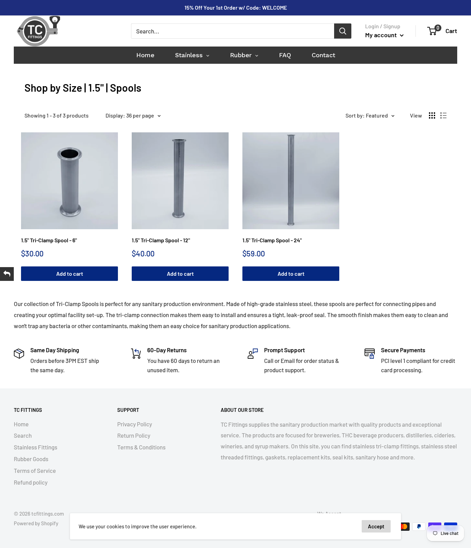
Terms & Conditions (141, 447)
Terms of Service (35, 470)
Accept (376, 526)
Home (21, 423)
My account (381, 35)
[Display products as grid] (432, 115)
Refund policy (31, 482)
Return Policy (133, 435)
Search (23, 435)
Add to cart (69, 273)
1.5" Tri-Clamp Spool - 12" (161, 240)
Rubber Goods (31, 458)
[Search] (342, 31)
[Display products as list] (443, 115)
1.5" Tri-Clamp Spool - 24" (272, 240)
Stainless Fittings (35, 447)
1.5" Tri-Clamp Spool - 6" (49, 240)
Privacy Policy (134, 423)
